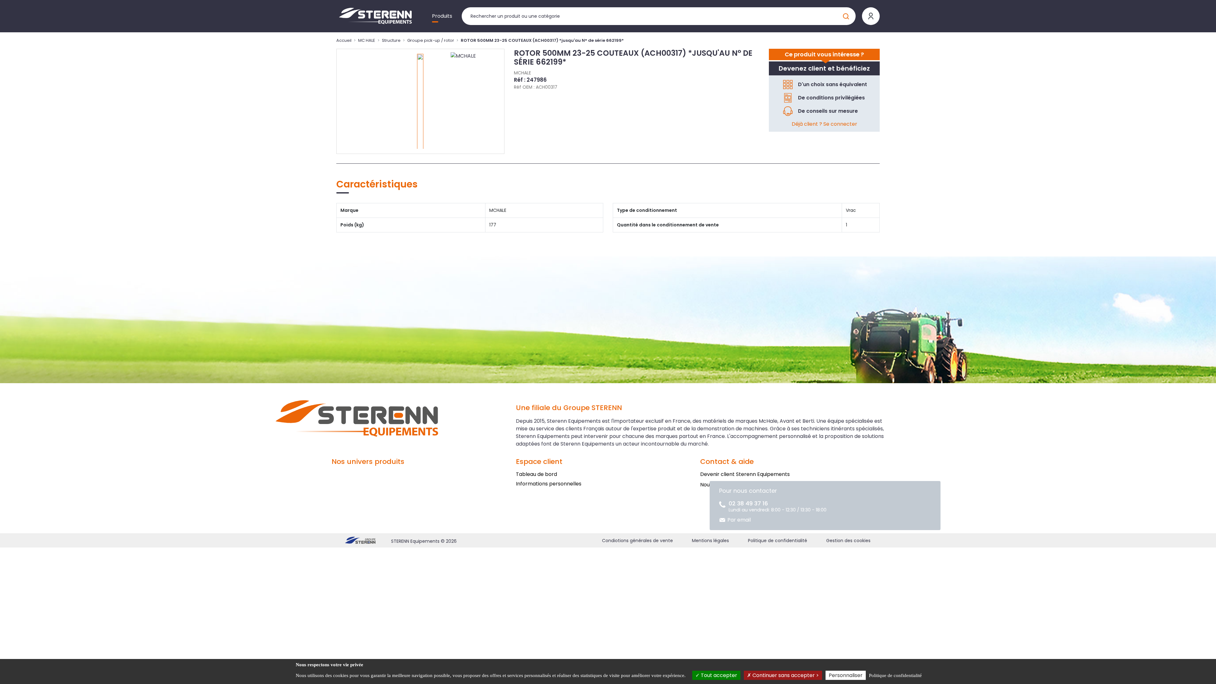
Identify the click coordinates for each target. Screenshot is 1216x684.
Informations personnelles (548, 483)
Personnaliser (846, 675)
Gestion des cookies (848, 540)
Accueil (344, 40)
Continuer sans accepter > (785, 675)
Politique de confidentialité (777, 540)
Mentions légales (710, 540)
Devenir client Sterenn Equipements (745, 474)
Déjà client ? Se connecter (824, 124)
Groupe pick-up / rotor (430, 40)
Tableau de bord (536, 474)
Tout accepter (718, 675)
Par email (739, 519)
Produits (442, 16)
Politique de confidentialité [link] (895, 675)
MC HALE (366, 40)
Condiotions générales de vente (637, 540)
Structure (391, 40)
